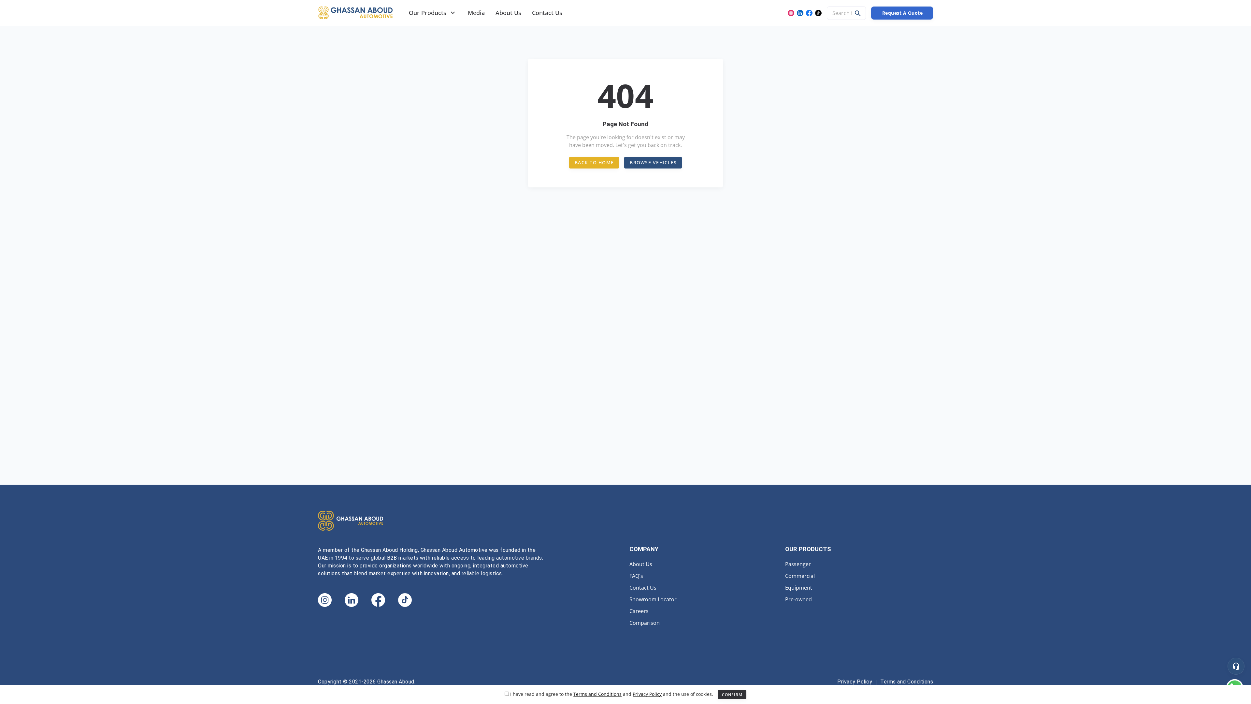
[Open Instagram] (791, 13)
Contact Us (642, 587)
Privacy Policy (854, 682)
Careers (639, 611)
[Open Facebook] (809, 13)
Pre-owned (798, 599)
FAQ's (636, 575)
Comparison (644, 622)
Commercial (800, 575)
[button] (858, 13)
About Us (640, 564)
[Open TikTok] (818, 13)
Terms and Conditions (906, 682)
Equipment (798, 587)
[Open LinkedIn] (800, 13)
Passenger (798, 564)
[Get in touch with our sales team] (1236, 666)
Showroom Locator (653, 599)
